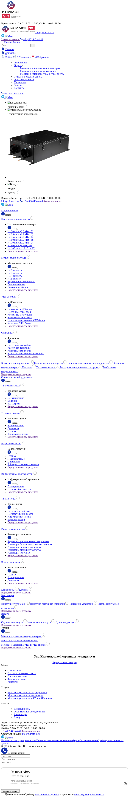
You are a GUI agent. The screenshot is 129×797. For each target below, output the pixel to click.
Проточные (14, 461)
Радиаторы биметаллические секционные (30, 544)
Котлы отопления (11, 562)
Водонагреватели (11, 443)
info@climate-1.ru (45, 32)
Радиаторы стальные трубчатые (24, 550)
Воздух (5, 613)
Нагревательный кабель (20, 513)
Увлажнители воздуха (39, 622)
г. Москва (8, 20)
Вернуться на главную (65, 662)
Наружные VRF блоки (20, 309)
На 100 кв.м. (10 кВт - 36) (21, 248)
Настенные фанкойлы (19, 345)
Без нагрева (14, 403)
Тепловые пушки (10, 413)
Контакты (19, 88)
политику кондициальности (89, 794)
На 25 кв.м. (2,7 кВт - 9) (20, 234)
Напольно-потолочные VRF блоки (26, 320)
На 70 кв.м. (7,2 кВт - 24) (21, 242)
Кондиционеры (9, 210)
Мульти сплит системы (14, 257)
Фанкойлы (7, 332)
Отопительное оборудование (16, 377)
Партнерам (20, 82)
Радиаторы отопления (13, 529)
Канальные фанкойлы (19, 350)
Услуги (18, 65)
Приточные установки (13, 604)
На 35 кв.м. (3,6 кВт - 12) (21, 237)
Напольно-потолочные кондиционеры (88, 363)
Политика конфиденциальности (18, 740)
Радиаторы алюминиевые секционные (28, 541)
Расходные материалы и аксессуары (79, 367)
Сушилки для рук (65, 622)
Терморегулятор (16, 519)
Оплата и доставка (24, 79)
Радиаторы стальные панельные (25, 547)
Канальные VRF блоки (20, 317)
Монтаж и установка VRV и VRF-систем (42, 73)
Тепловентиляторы (18, 434)
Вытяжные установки (82, 604)
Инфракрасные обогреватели (17, 474)
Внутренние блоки (18, 287)
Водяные (12, 400)
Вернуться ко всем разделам (23, 251)
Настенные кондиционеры (16, 219)
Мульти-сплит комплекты (21, 281)
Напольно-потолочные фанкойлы (26, 353)
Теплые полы (8, 498)
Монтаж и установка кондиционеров (40, 68)
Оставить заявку (10, 791)
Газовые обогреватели (19, 489)
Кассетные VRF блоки (20, 314)
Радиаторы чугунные (19, 552)
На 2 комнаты (15, 270)
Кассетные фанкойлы (19, 348)
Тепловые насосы (46, 367)
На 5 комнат (14, 278)
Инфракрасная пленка (19, 516)
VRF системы (9, 296)
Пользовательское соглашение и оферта (57, 740)
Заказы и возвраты (18, 679)
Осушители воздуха (12, 622)
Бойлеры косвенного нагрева (23, 464)
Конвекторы (8, 589)
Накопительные (16, 458)
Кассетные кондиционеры (15, 363)
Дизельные (13, 428)
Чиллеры (27, 367)
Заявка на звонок (10, 39)
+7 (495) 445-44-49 (33, 39)
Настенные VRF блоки (20, 312)
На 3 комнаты (15, 273)
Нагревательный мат (19, 511)
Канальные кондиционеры (48, 363)
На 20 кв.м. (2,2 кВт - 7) (20, 231)
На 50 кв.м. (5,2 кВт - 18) (21, 239)
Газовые (12, 431)
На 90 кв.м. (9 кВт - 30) (20, 245)
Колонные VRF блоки (19, 323)
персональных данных (47, 794)
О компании (20, 62)
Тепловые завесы (10, 385)
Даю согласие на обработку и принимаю (54, 794)
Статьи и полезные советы (28, 76)
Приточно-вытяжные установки (47, 604)
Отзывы (18, 85)
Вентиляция (7, 595)
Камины (24, 589)
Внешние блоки (16, 284)
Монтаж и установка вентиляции (38, 71)
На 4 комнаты (15, 275)
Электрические (16, 398)
